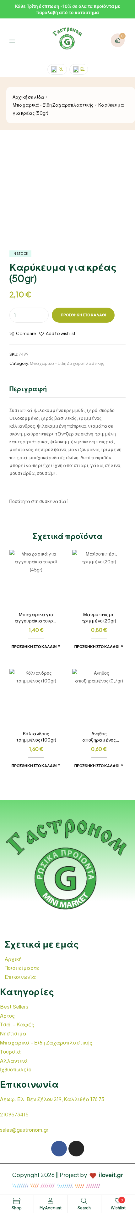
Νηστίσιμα (13, 1033)
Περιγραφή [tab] (28, 388)
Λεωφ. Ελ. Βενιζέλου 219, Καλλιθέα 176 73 (52, 1099)
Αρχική (13, 959)
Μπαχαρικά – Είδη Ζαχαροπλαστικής (46, 1042)
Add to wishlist (61, 333)
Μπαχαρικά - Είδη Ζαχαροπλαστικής (53, 105)
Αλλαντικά (14, 1060)
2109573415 (14, 1114)
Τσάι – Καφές (17, 1024)
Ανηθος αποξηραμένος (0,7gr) (99, 737)
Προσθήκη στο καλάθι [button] (34, 646)
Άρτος (7, 1015)
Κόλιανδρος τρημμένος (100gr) (36, 736)
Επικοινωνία (20, 977)
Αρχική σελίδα (28, 97)
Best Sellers (14, 1006)
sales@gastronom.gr (24, 1129)
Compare (26, 333)
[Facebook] (59, 1148)
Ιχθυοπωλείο (15, 1069)
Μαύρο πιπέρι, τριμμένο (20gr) (99, 617)
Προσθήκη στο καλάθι (83, 315)
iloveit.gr (111, 1174)
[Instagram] (76, 1148)
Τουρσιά (10, 1051)
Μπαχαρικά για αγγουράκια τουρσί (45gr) (36, 618)
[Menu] (16, 40)
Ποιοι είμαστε (22, 967)
